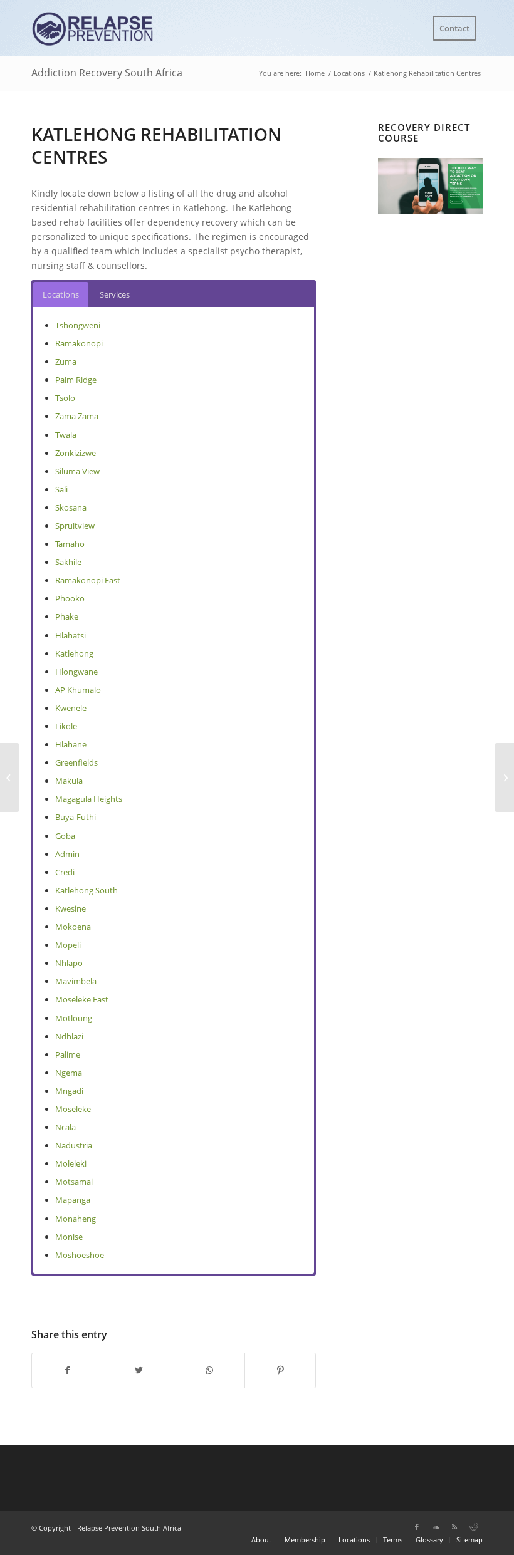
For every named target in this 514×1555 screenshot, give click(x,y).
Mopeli (68, 944)
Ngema (68, 1072)
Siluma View (77, 471)
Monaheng (75, 1218)
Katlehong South (86, 890)
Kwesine (70, 908)
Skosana (71, 507)
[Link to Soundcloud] (435, 1526)
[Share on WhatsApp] (209, 1370)
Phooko (70, 598)
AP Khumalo (78, 689)
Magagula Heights (88, 798)
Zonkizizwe (75, 453)
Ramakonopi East (87, 580)
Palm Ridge (76, 379)
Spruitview (75, 525)
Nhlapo (69, 963)
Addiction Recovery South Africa (106, 73)
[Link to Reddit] (473, 1526)
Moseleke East (81, 999)
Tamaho (70, 543)
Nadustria (73, 1145)
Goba (65, 835)
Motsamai (74, 1181)
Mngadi (69, 1090)
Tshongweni (77, 325)
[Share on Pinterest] (280, 1370)
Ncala (65, 1127)
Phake (66, 616)
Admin (67, 854)
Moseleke (73, 1109)
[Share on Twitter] (138, 1370)
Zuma (65, 361)
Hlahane (71, 744)
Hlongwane (76, 671)
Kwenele (71, 708)
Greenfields (76, 762)
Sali (61, 489)
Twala (65, 434)
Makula (69, 780)
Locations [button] (61, 294)
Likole (66, 726)
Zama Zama (76, 416)
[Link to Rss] (454, 1526)
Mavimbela (76, 981)
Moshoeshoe (79, 1255)
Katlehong (74, 653)
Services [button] (115, 294)
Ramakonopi (79, 343)
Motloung (73, 1018)
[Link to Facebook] (416, 1526)
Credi (65, 872)
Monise (69, 1236)
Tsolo (65, 397)
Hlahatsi (70, 635)
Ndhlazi (69, 1036)
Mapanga (72, 1199)
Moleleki (71, 1163)
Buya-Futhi (75, 817)
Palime (67, 1054)
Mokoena (73, 926)
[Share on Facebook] (67, 1370)
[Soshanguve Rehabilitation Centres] (9, 777)
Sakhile (68, 562)
